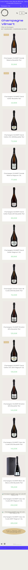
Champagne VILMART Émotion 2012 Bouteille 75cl (14, 405)
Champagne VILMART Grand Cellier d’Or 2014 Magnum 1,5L (14, 366)
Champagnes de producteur (12, 56)
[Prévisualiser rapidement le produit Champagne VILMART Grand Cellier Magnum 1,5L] (25, 227)
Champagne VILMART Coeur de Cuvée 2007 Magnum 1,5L (14, 518)
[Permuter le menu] (26, 13)
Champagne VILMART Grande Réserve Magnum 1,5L (14, 174)
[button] (25, 38)
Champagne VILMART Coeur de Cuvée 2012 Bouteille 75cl (14, 443)
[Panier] (21, 13)
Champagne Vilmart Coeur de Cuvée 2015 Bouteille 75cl (14, 290)
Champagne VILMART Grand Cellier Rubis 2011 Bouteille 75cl (14, 213)
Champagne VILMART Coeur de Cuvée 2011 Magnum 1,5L (14, 500)
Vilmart (20, 56)
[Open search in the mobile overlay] (17, 13)
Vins (9, 6)
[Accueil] (2, 29)
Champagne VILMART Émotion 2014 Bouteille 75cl (14, 328)
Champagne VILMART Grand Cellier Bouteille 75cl (14, 97)
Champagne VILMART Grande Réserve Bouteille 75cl (14, 59)
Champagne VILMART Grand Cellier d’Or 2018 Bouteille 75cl (14, 136)
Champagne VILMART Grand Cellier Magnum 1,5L (14, 251)
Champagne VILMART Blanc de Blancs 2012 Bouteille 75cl (14, 482)
